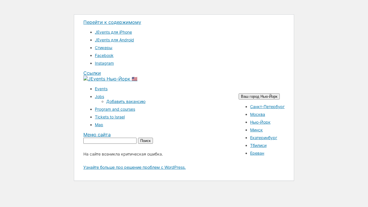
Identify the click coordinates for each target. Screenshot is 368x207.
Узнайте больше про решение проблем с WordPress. (134, 167)
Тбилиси (258, 145)
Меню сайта (97, 134)
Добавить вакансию (125, 101)
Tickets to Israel (110, 116)
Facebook (104, 55)
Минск (256, 129)
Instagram (104, 63)
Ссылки (92, 73)
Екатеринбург (263, 137)
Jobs (99, 96)
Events (101, 88)
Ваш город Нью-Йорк (259, 96)
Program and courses (115, 109)
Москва (257, 114)
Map (99, 124)
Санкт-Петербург (267, 106)
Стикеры (103, 47)
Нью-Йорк (260, 122)
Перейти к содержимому (112, 22)
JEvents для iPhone (113, 32)
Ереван (257, 153)
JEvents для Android (114, 39)
